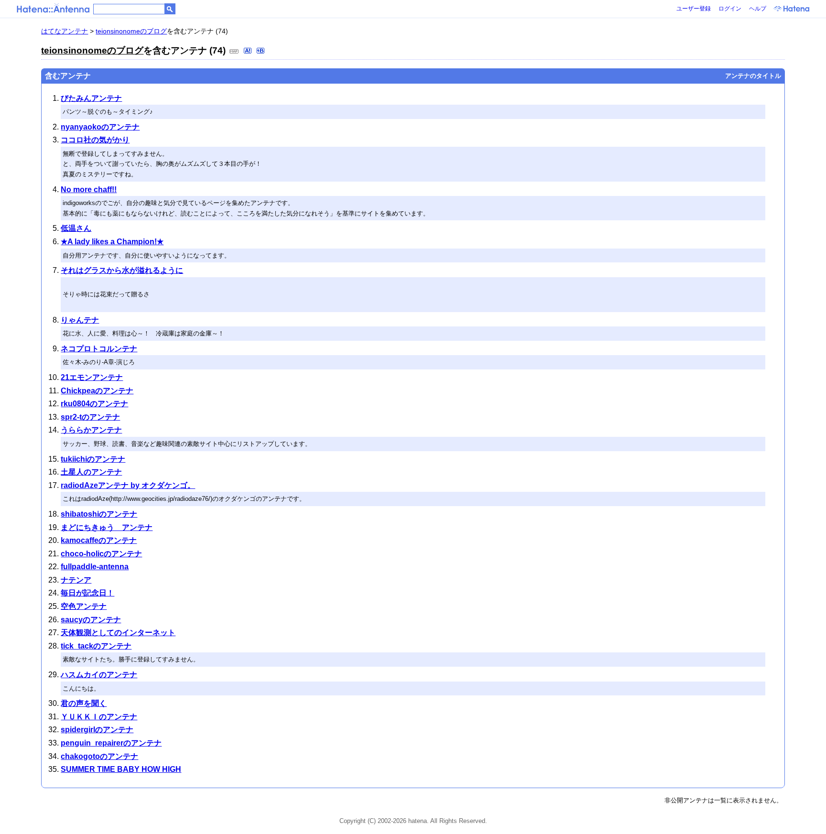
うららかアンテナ (91, 430)
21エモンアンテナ (92, 377)
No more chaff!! (89, 189)
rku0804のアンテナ (94, 404)
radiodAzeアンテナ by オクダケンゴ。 (128, 485)
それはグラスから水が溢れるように (122, 270)
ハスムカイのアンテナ (99, 675)
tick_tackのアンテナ (96, 646)
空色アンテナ (84, 606)
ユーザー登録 (693, 8)
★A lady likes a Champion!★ (112, 242)
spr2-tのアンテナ (90, 417)
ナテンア (76, 580)
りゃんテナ (80, 320)
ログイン (729, 8)
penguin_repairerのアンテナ (111, 743)
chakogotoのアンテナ (99, 756)
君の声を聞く (84, 703)
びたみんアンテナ (91, 98)
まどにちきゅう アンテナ (106, 527)
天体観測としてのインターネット (118, 632)
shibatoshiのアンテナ (99, 514)
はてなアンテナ (64, 31)
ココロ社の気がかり (95, 140)
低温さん (76, 228)
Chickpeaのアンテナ (97, 391)
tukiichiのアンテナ (93, 459)
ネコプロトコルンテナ (99, 349)
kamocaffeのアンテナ (99, 540)
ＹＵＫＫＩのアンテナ (99, 717)
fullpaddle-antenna (95, 567)
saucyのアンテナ (91, 620)
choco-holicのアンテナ (101, 554)
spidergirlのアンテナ (97, 730)
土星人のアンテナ (91, 472)
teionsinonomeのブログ (131, 31)
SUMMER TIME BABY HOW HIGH (121, 769)
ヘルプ (757, 8)
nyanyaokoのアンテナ (100, 127)
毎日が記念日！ (87, 593)
